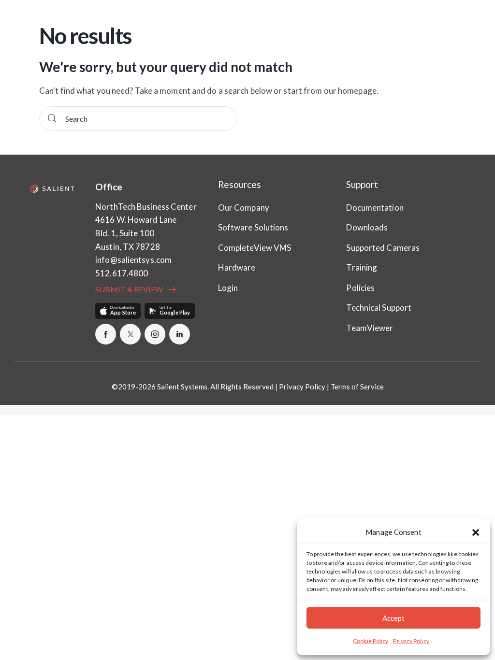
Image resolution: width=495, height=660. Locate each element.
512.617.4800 (121, 273)
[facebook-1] (105, 334)
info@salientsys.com (133, 260)
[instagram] (155, 334)
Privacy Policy (411, 641)
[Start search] (52, 118)
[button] (475, 532)
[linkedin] (179, 334)
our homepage (350, 91)
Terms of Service (357, 386)
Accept (393, 618)
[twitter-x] (130, 334)
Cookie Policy (370, 641)
